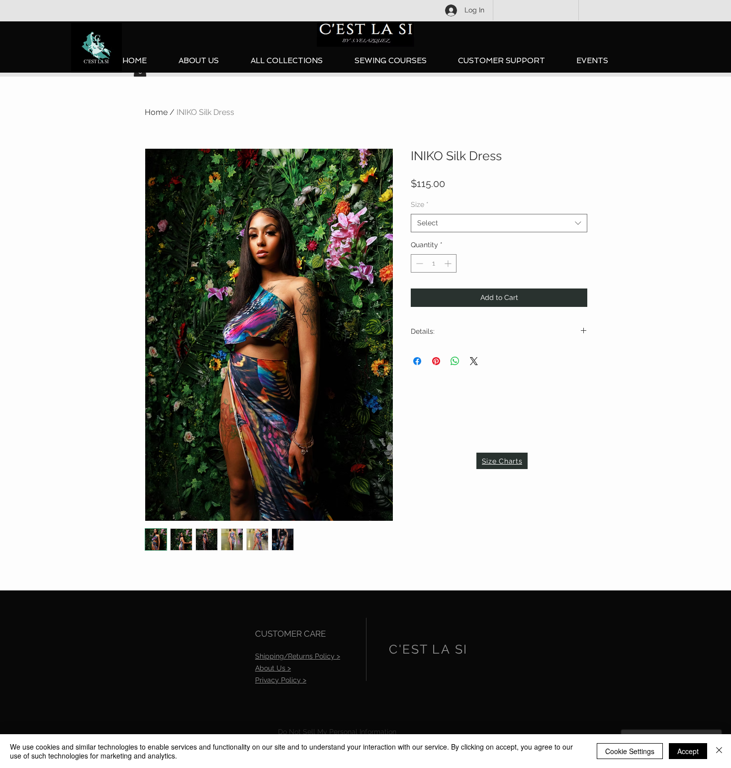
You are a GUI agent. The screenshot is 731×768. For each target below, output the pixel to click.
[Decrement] (418, 263)
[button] (287, 61)
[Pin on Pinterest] (436, 361)
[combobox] (499, 223)
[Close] (719, 751)
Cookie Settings (629, 751)
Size (420, 204)
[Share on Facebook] (417, 361)
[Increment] (449, 263)
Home (156, 112)
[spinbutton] (434, 263)
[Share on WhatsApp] (455, 361)
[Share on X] (474, 361)
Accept (688, 751)
